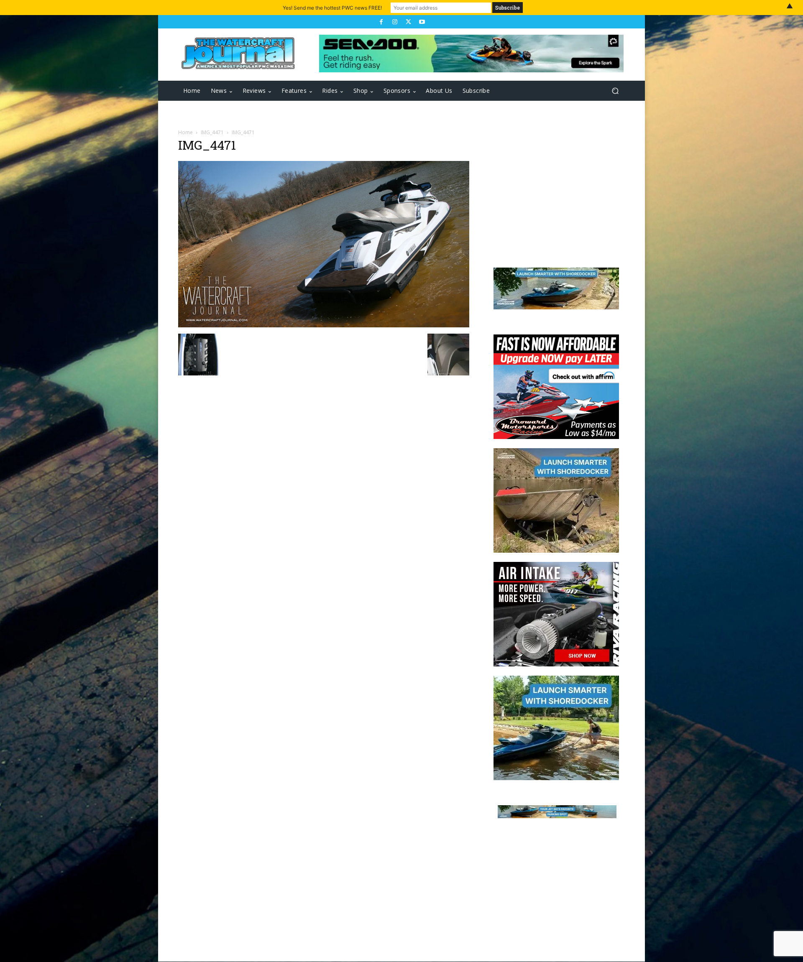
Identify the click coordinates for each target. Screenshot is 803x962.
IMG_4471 (212, 132)
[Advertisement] (552, 193)
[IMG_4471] (323, 325)
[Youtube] (421, 21)
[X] (408, 21)
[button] (615, 91)
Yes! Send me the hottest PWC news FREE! (332, 8)
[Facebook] (381, 21)
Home (185, 132)
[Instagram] (394, 21)
